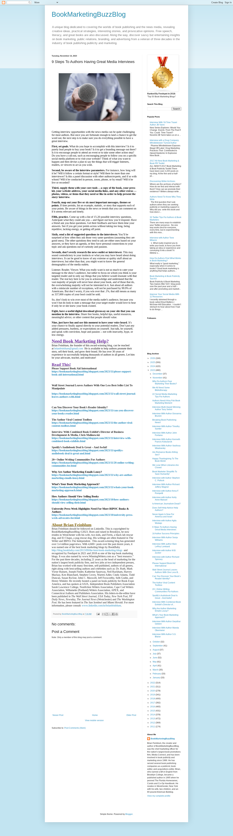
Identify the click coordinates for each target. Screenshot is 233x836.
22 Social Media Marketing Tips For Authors (164, 395)
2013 (153, 718)
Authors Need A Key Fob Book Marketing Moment (166, 401)
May (155, 662)
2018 (153, 698)
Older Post (131, 715)
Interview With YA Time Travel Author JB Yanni (163, 123)
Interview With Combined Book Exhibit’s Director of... (166, 603)
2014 (153, 714)
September (158, 645)
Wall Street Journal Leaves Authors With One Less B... (165, 571)
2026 (153, 358)
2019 (153, 694)
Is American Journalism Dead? (166, 503)
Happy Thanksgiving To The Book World (165, 459)
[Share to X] (110, 614)
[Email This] (103, 614)
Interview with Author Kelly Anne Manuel (164, 498)
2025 (153, 362)
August (156, 650)
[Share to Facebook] (113, 614)
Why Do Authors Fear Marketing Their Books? (164, 382)
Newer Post (58, 715)
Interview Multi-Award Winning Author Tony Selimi (166, 408)
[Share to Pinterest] (116, 614)
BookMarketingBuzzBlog (89, 14)
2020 (153, 691)
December (158, 374)
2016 (153, 706)
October (157, 642)
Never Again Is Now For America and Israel (163, 515)
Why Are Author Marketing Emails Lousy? (164, 609)
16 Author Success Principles (165, 533)
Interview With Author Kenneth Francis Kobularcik (166, 440)
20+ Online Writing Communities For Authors (165, 590)
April (155, 665)
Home (95, 715)
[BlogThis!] (106, 614)
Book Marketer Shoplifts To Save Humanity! (164, 472)
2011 (153, 726)
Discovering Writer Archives (162, 181)
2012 (153, 722)
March (156, 670)
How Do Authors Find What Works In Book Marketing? (165, 259)
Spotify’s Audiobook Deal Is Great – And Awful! (165, 596)
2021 (153, 686)
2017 (153, 703)
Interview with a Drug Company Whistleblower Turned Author (164, 141)
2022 (153, 683)
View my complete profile (158, 796)
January (157, 677)
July (155, 654)
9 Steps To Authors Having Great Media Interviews (164, 528)
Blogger (129, 814)
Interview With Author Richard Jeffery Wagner (166, 485)
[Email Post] (98, 614)
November (158, 378)
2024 (153, 366)
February (157, 673)
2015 (153, 711)
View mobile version (94, 720)
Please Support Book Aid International (163, 564)
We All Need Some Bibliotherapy (161, 388)
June (155, 657)
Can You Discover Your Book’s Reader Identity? (166, 577)
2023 (153, 370)
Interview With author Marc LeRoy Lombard (164, 545)
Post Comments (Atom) (75, 728)
